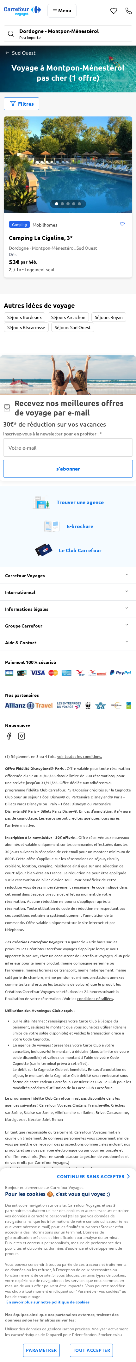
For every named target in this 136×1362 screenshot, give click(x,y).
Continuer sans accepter (91, 1176)
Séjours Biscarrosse (26, 327)
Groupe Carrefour (23, 625)
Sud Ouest (23, 52)
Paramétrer (41, 1350)
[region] (68, 1265)
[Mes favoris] (113, 11)
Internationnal (20, 592)
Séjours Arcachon (68, 317)
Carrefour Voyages (25, 575)
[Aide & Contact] (128, 11)
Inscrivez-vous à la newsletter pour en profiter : (52, 434)
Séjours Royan (109, 317)
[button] (68, 34)
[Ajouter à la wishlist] (122, 224)
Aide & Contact (20, 642)
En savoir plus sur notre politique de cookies (48, 1302)
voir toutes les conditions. (79, 756)
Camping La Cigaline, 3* (41, 237)
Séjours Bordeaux (24, 317)
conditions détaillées (95, 998)
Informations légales (26, 609)
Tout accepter (91, 1350)
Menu (64, 10)
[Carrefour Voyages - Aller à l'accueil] (22, 11)
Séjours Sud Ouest (73, 327)
